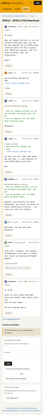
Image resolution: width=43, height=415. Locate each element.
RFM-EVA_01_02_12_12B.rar (15, 268)
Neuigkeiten (7, 9)
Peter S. (11, 242)
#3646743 (36, 179)
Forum (25, 9)
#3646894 (36, 222)
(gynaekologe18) (20, 242)
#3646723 (36, 101)
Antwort (8, 66)
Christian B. (12, 27)
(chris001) (20, 27)
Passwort (7, 352)
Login (38, 3)
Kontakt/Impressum (13, 408)
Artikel (17, 9)
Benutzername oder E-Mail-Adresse (16, 344)
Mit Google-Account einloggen (16, 379)
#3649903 (7, 285)
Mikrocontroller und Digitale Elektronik (14, 16)
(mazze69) (15, 222)
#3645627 (7, 30)
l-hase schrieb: (11, 144)
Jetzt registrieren (12, 398)
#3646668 (36, 73)
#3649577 (7, 246)
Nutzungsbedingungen (10, 410)
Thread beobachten (12, 319)
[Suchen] (31, 3)
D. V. (9, 222)
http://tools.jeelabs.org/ (17, 83)
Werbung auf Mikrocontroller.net (30, 410)
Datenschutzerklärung (28, 408)
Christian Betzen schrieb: (16, 106)
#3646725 (36, 139)
